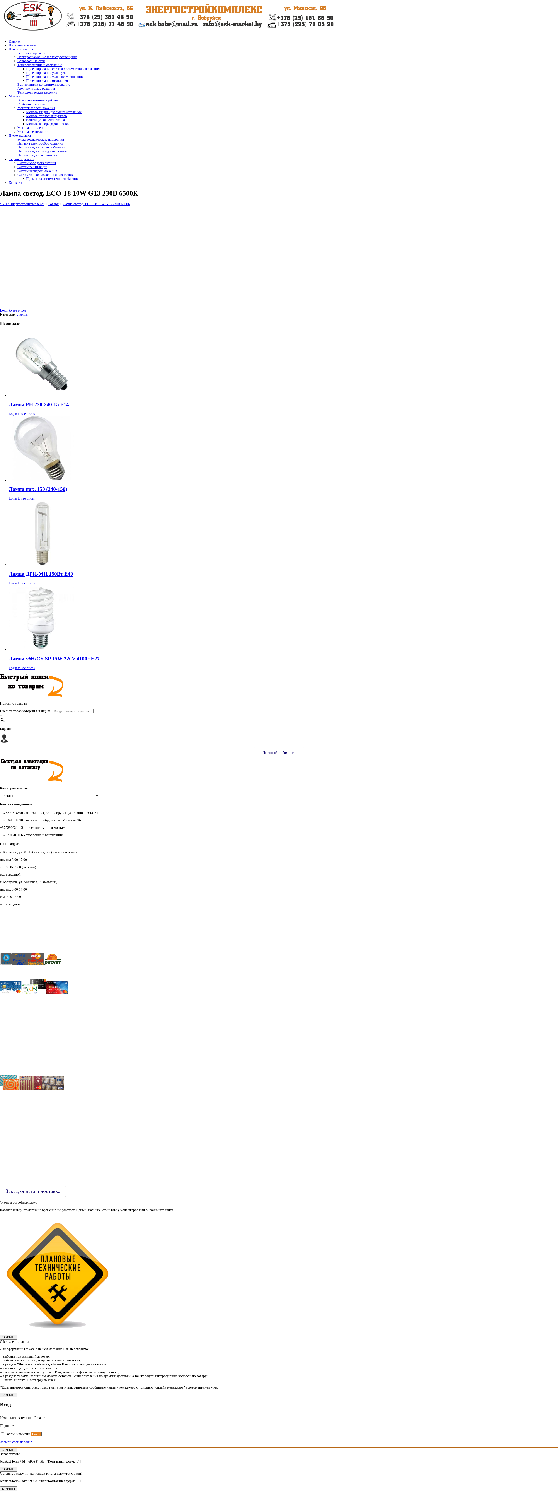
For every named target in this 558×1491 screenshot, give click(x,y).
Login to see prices (13, 310)
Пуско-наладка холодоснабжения (42, 151)
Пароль (7, 1426)
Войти (36, 1434)
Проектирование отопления (47, 80)
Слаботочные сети (31, 61)
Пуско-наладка (20, 135)
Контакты (16, 182)
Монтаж (15, 96)
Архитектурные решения (36, 88)
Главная (14, 41)
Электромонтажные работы (38, 100)
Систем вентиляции (32, 167)
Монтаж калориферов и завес (48, 124)
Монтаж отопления (31, 128)
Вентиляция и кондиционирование (43, 84)
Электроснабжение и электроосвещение (47, 57)
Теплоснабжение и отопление (39, 65)
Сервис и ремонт (21, 159)
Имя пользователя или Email (22, 1417)
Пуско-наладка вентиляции (37, 155)
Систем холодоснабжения (36, 163)
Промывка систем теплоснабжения (52, 179)
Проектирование (21, 49)
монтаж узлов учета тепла (45, 120)
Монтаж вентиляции (32, 131)
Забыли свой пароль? (16, 1442)
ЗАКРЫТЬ (8, 1337)
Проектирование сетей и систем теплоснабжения (63, 69)
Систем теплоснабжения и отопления (45, 175)
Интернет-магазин (22, 45)
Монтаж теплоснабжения (36, 108)
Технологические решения (37, 92)
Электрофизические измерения (40, 139)
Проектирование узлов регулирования (54, 76)
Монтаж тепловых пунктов (46, 116)
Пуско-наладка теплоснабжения (41, 147)
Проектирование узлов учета (47, 73)
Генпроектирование (32, 53)
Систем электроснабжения (37, 171)
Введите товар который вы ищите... (26, 711)
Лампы (22, 314)
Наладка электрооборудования (40, 143)
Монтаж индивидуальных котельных (54, 112)
